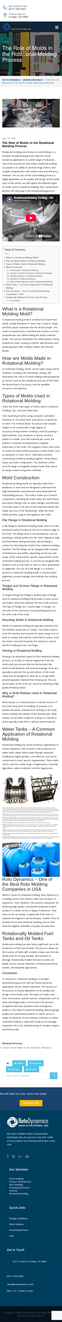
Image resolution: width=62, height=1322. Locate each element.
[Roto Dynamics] (17, 26)
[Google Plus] (20, 1156)
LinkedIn (32, 1069)
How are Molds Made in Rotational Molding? (26, 260)
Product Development (20, 1181)
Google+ (15, 1069)
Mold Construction (14, 267)
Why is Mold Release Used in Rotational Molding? (31, 281)
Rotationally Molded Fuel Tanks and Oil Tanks (27, 297)
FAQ (11, 1235)
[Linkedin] (13, 1156)
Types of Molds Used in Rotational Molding (25, 263)
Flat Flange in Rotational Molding (24, 270)
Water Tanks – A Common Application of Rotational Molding (29, 286)
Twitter (20, 1063)
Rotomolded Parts (18, 1229)
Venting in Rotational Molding (22, 278)
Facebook (36, 1063)
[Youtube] (27, 1156)
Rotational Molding (18, 1193)
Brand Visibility (16, 1178)
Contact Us (31, 1103)
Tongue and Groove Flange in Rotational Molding (31, 273)
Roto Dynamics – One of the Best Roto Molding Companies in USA (27, 293)
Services (13, 1190)
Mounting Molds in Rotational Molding (26, 276)
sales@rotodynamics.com (20, 1284)
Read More (13, 1149)
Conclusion (15, 300)
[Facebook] (8, 1156)
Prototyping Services (19, 1187)
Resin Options (16, 1224)
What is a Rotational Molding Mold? (22, 257)
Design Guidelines (18, 1218)
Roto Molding (16, 1184)
